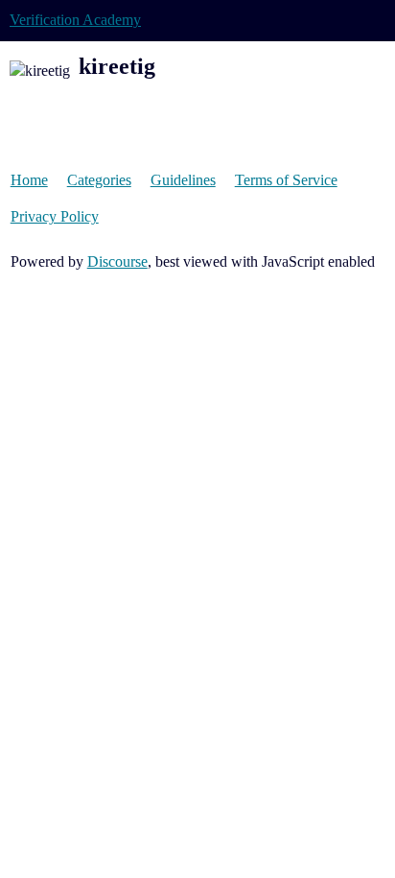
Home (29, 180)
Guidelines (183, 180)
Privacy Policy (55, 216)
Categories (99, 180)
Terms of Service (286, 180)
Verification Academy (75, 20)
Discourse (117, 261)
